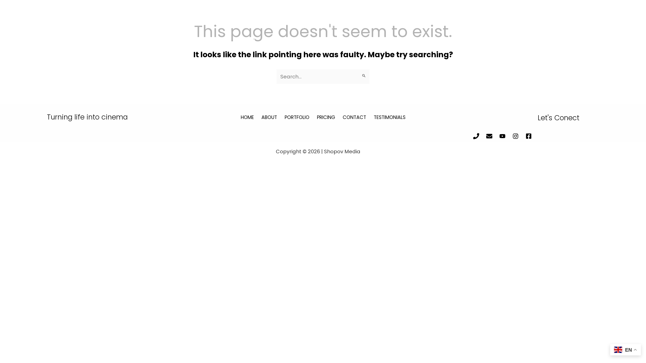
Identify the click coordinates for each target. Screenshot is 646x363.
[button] (35, 41)
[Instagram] (615, 41)
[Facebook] (630, 41)
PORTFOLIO (297, 117)
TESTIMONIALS (390, 117)
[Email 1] (489, 136)
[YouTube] (601, 41)
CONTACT (354, 117)
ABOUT (269, 117)
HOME (247, 117)
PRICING (326, 117)
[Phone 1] (476, 136)
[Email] (586, 41)
